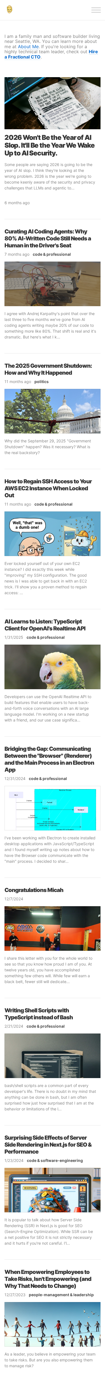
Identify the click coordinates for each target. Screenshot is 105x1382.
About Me (28, 46)
